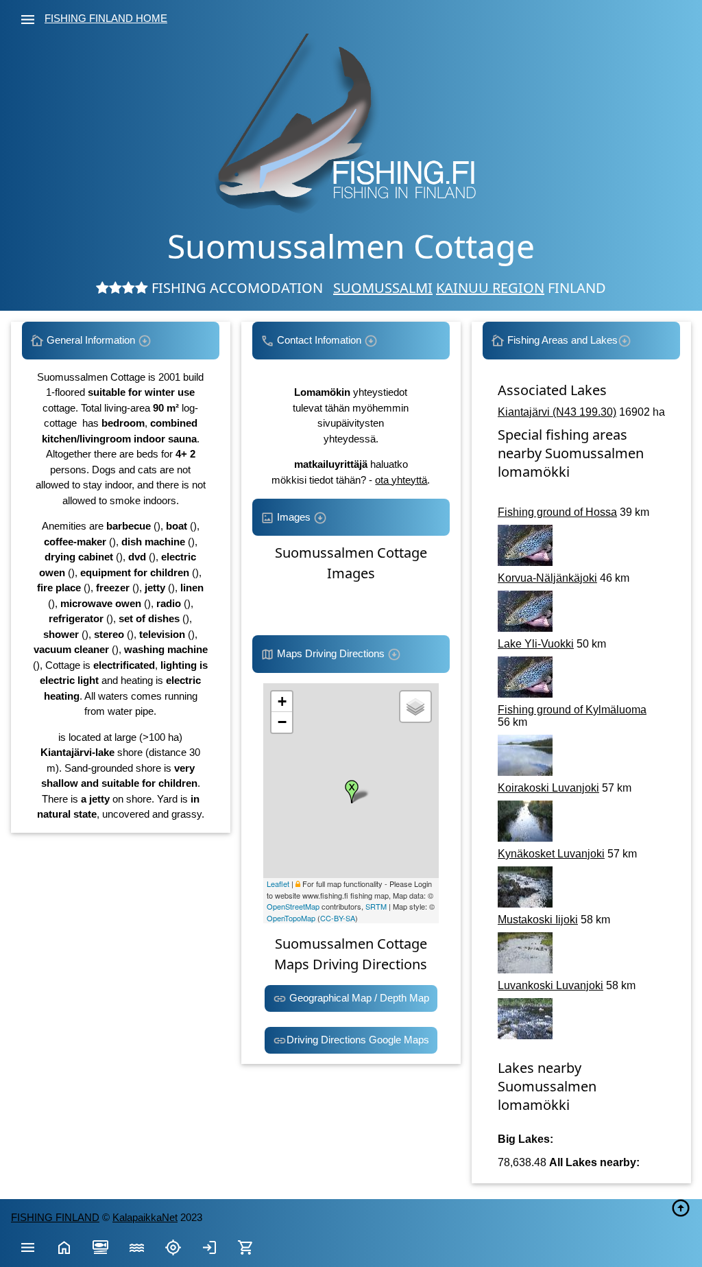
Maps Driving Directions (330, 653)
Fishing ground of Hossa (557, 512)
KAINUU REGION (490, 288)
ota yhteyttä (401, 480)
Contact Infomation (319, 340)
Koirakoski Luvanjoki (548, 788)
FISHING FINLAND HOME (106, 18)
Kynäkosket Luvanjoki (551, 854)
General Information (91, 340)
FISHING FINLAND (55, 1217)
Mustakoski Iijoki (538, 919)
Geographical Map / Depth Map (358, 998)
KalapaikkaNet (145, 1217)
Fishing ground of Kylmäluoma (572, 709)
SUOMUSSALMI (383, 288)
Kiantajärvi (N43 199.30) (557, 412)
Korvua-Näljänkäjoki (547, 578)
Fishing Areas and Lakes (561, 340)
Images (293, 517)
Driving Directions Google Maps (358, 1039)
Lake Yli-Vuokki (536, 644)
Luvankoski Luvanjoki (550, 985)
